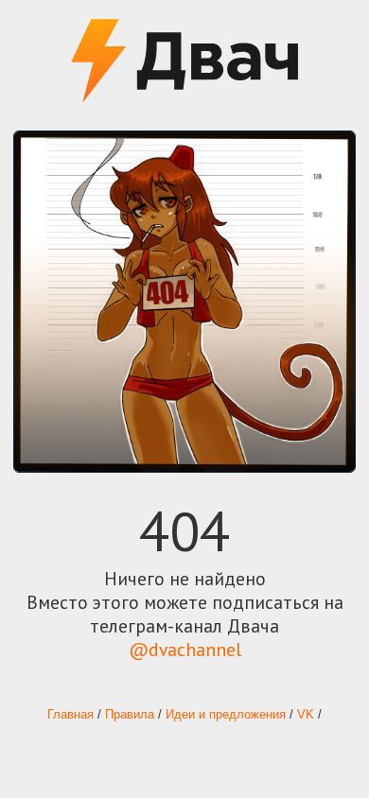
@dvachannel (185, 649)
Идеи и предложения (226, 714)
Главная (70, 714)
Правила (129, 714)
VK (305, 714)
